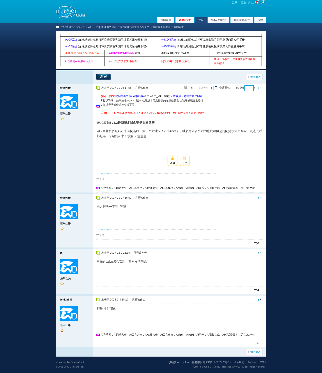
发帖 (104, 76)
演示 (121, 39)
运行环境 (101, 39)
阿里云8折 (185, 19)
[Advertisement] (180, 116)
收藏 (172, 163)
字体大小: (203, 87)
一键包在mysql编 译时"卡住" (230, 53)
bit (61, 252)
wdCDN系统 (218, 19)
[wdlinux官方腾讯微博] (263, 2)
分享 (184, 163)
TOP (256, 243)
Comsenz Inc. (77, 367)
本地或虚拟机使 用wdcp (175, 53)
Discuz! (75, 362)
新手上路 (65, 113)
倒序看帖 (224, 87)
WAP (263, 362)
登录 (243, 2)
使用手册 (239, 39)
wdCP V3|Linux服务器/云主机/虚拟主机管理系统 (116, 26)
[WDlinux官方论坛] (70, 17)
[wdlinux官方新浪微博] (257, 2)
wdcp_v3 (155, 96)
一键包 (165, 96)
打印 (190, 87)
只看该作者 (141, 87)
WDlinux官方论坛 (71, 26)
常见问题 (129, 39)
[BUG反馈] (103, 122)
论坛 (201, 19)
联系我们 (239, 362)
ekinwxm (65, 87)
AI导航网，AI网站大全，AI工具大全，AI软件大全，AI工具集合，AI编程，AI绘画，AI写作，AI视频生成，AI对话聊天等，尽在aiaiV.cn (178, 187)
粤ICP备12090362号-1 (216, 362)
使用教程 (140, 39)
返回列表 (255, 77)
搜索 (260, 19)
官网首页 (166, 19)
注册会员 (65, 278)
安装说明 (112, 39)
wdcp (146, 96)
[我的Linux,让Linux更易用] (185, 362)
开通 (137, 53)
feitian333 (66, 299)
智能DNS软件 (242, 19)
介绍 (81, 39)
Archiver (252, 362)
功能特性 (90, 39)
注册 (234, 2)
